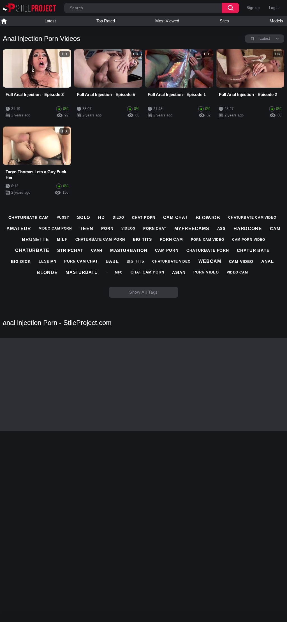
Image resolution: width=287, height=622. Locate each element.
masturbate (82, 272)
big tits (135, 261)
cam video (241, 261)
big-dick (21, 261)
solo (83, 217)
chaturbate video (171, 261)
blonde (47, 272)
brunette (35, 239)
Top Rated (105, 20)
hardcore (247, 228)
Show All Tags (143, 292)
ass (221, 228)
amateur (18, 228)
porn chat (154, 228)
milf (62, 239)
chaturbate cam (28, 217)
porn (107, 228)
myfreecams (191, 228)
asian (179, 272)
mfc (119, 272)
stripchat (70, 250)
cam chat (175, 217)
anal (267, 261)
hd (101, 217)
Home (4, 21)
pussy (63, 217)
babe (112, 261)
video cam (237, 272)
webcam (209, 261)
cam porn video (248, 240)
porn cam (171, 239)
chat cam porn (147, 272)
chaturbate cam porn (100, 239)
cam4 (96, 250)
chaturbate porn (207, 250)
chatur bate (253, 250)
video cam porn (55, 228)
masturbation (128, 250)
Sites (224, 20)
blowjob (208, 217)
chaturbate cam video (252, 217)
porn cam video (207, 240)
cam (275, 228)
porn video (206, 272)
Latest (50, 20)
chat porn (143, 218)
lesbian (47, 261)
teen (86, 228)
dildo (118, 217)
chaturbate (32, 250)
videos (128, 228)
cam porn (166, 250)
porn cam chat (81, 261)
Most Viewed (167, 20)
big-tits (142, 239)
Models (276, 20)
